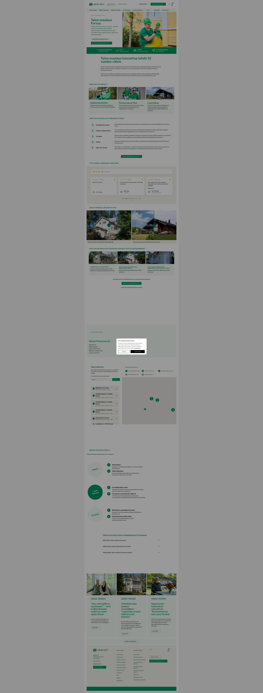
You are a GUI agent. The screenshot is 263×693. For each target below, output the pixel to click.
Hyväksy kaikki (138, 351)
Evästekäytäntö (137, 348)
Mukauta (124, 351)
